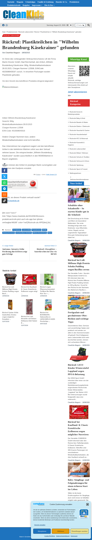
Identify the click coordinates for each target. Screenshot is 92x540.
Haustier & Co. (61, 2)
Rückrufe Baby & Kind (77, 118)
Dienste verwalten (39, 525)
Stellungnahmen (75, 173)
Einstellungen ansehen (79, 531)
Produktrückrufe (13, 5)
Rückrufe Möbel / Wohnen (79, 153)
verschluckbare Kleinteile (23, 233)
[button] (87, 504)
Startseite (10, 2)
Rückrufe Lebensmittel (25, 32)
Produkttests (74, 2)
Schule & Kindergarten (78, 199)
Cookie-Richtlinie (49, 536)
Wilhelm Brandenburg (39, 233)
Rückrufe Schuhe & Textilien (79, 157)
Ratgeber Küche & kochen (76, 302)
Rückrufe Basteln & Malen (79, 122)
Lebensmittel (26, 230)
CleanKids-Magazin (12, 53)
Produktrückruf (36, 230)
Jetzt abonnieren (77, 92)
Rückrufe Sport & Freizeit (78, 169)
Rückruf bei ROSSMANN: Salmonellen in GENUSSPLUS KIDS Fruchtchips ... (47, 317)
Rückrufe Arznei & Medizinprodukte (75, 113)
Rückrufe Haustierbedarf (78, 134)
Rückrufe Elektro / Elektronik (80, 126)
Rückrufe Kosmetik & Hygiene (76, 144)
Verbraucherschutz (8, 233)
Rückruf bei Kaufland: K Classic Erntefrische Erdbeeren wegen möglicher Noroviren (78, 428)
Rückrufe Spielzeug (76, 165)
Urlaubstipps (30, 2)
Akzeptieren (42, 531)
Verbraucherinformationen (79, 179)
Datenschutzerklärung (63, 536)
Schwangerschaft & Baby (79, 474)
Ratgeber (26, 5)
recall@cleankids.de (10, 201)
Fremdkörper (17, 230)
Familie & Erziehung (46, 2)
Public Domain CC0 (51, 174)
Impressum (74, 536)
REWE (45, 230)
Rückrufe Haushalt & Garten (80, 130)
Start (3, 32)
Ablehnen (60, 531)
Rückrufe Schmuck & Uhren (79, 161)
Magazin (20, 2)
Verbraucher (75, 306)
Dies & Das (48, 5)
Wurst (49, 233)
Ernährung (74, 298)
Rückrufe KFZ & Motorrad (79, 138)
